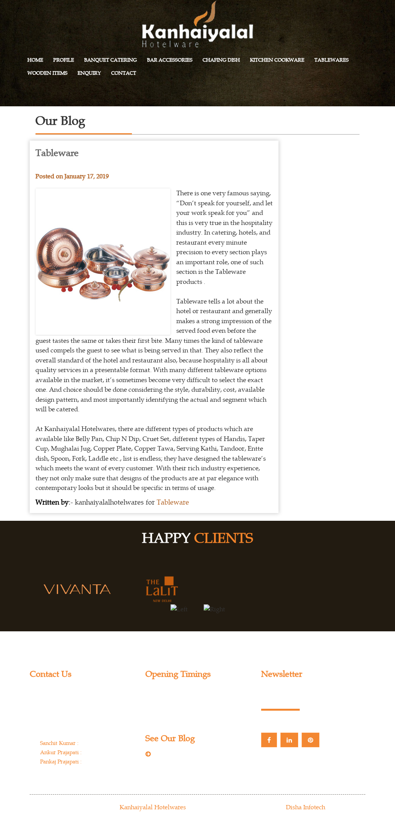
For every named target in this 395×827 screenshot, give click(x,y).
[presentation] (179, 609)
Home (35, 60)
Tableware (173, 502)
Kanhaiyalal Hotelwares (153, 807)
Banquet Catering (110, 60)
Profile (63, 60)
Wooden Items (47, 73)
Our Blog (168, 754)
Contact (123, 73)
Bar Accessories (169, 60)
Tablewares (331, 60)
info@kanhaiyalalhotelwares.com (85, 776)
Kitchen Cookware (277, 60)
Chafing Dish (221, 60)
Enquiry (89, 73)
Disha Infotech (305, 807)
